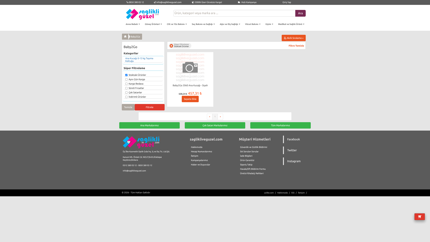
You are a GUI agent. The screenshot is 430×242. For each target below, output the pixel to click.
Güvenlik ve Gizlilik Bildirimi (253, 147)
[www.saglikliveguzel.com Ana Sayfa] (125, 36)
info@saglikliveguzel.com (169, 2)
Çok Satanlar (135, 92)
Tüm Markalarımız (280, 125)
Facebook (293, 139)
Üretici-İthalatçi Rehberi (252, 173)
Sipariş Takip (246, 165)
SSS (292, 193)
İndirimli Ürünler (137, 96)
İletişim (194, 156)
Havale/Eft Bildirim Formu (253, 169)
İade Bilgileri (246, 156)
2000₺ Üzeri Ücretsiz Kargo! (208, 2)
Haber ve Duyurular (200, 165)
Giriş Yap (287, 2)
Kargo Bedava (136, 83)
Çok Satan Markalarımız (215, 125)
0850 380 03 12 (136, 2)
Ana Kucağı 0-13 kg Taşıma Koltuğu (139, 59)
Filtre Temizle (296, 45)
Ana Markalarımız (149, 125)
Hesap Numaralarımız (201, 151)
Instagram (294, 161)
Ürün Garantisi (247, 160)
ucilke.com (269, 193)
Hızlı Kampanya (248, 2)
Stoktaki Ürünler (137, 75)
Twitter (292, 150)
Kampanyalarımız (199, 160)
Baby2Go (135, 36)
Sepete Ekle (190, 99)
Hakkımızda (196, 147)
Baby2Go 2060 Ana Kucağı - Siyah (190, 85)
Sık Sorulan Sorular (249, 151)
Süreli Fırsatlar (136, 88)
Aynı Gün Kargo (137, 79)
